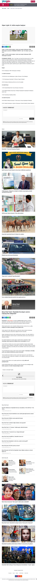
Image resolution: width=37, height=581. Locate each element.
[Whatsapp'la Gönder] (8, 47)
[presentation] (5, 4)
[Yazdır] (10, 47)
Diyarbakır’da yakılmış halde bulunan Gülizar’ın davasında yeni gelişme (20, 5)
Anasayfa (4, 8)
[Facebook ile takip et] (16, 576)
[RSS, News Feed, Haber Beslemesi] (21, 576)
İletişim (17, 573)
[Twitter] (4, 47)
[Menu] (32, 1)
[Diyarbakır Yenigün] (6, 1)
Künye (14, 573)
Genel (8, 8)
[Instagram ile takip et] (18, 576)
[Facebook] (2, 47)
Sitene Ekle (26, 573)
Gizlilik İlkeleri (21, 573)
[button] (30, 47)
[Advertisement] (18, 17)
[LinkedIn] (6, 47)
